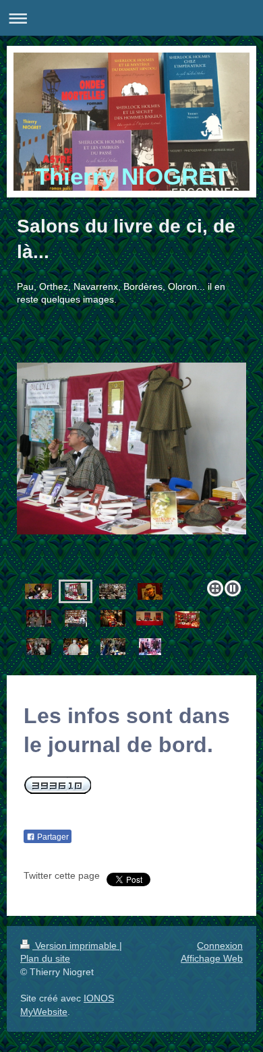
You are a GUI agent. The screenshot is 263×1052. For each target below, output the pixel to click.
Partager (52, 837)
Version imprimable (75, 945)
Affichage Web (212, 958)
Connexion (220, 945)
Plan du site (45, 958)
